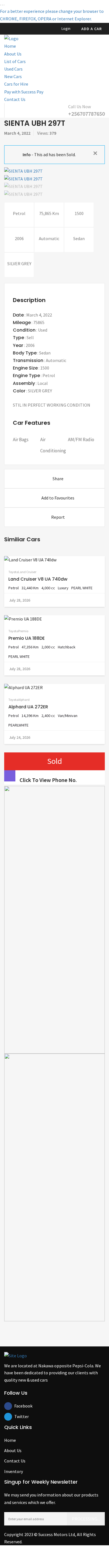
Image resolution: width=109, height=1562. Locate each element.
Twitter (18, 1416)
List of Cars (15, 61)
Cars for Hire (16, 84)
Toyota (13, 572)
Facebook (18, 1406)
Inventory (13, 1471)
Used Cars (13, 69)
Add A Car (91, 28)
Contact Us (14, 99)
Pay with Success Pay (23, 92)
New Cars (13, 76)
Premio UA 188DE (26, 638)
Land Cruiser (27, 572)
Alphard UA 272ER (28, 707)
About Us (13, 54)
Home (10, 46)
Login (65, 28)
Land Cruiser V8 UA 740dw (37, 579)
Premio (23, 631)
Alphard (24, 699)
